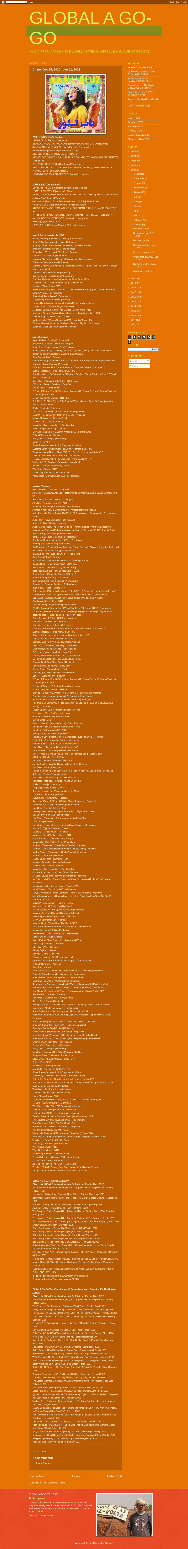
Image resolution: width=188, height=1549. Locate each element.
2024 (133, 156)
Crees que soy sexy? (143, 252)
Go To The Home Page (139, 106)
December (139, 174)
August (137, 192)
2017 (133, 292)
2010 (133, 325)
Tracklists (132, 126)
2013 (133, 311)
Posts (134, 361)
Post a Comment (44, 1463)
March (137, 215)
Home (76, 1476)
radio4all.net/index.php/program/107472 (60, 1279)
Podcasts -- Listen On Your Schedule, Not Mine (141, 93)
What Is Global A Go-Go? (140, 67)
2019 (133, 283)
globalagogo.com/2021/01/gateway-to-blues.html (66, 1275)
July (136, 197)
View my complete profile (41, 1515)
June (136, 201)
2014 (133, 306)
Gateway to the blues (143, 271)
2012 (133, 315)
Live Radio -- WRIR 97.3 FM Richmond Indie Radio (141, 72)
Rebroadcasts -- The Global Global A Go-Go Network (141, 86)
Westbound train (141, 228)
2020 (133, 278)
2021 (133, 170)
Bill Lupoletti (38, 1498)
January (138, 224)
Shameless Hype (136, 139)
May (136, 206)
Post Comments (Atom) (54, 1483)
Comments (137, 366)
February (138, 220)
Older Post (114, 1476)
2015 (133, 301)
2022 (133, 165)
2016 (133, 297)
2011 (133, 320)
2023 (133, 161)
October (138, 183)
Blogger (109, 1543)
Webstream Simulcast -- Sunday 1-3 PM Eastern (139, 79)
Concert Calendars (137, 135)
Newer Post (37, 1476)
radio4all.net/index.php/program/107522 (60, 1441)
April (136, 211)
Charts (43, 1451)
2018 (133, 288)
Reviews (132, 131)
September (139, 187)
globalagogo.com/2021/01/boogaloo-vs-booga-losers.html (70, 1438)
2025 (133, 151)
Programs (132, 122)
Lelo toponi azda (141, 240)
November (139, 178)
